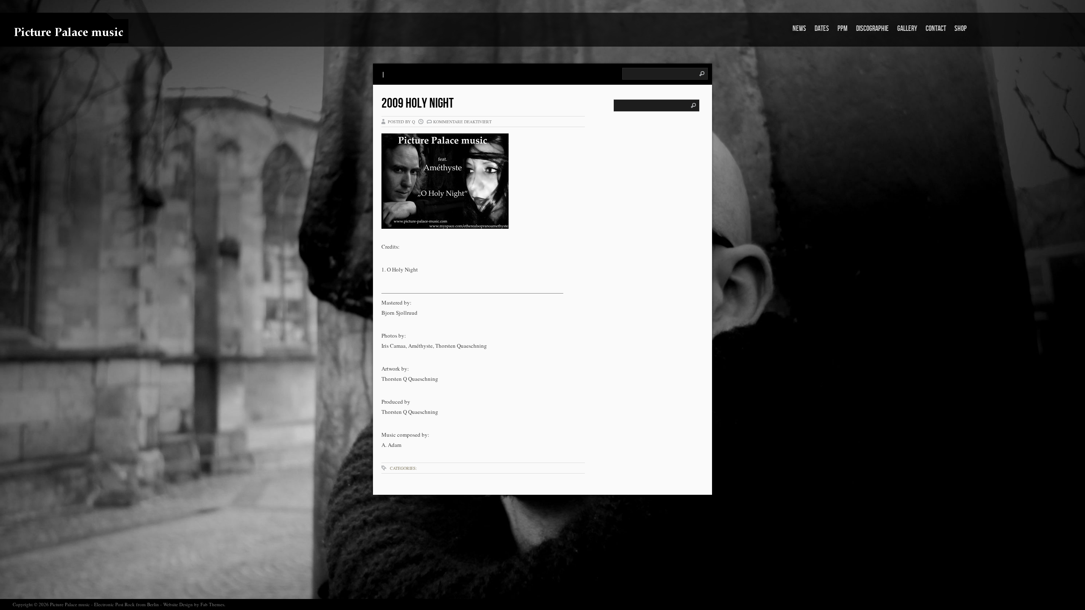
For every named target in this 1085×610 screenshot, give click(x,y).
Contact (936, 28)
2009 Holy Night (417, 103)
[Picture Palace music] (53, 31)
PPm (842, 28)
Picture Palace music (70, 604)
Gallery (907, 28)
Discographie (872, 28)
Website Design (178, 604)
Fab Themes (212, 604)
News (799, 28)
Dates (822, 28)
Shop (960, 28)
